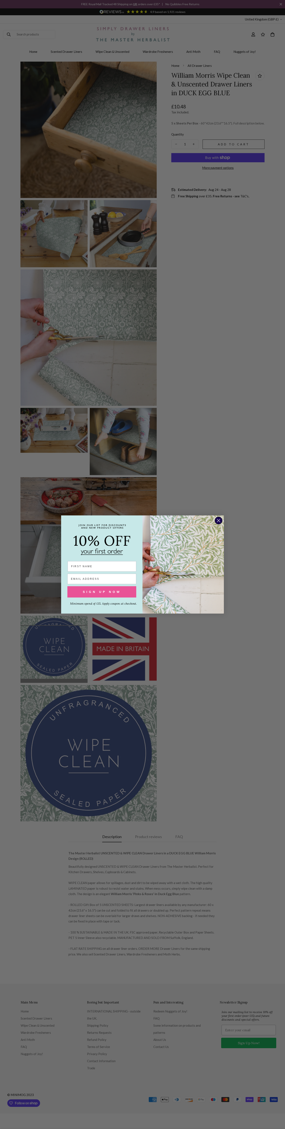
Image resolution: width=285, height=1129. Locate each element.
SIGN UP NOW (102, 592)
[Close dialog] (218, 520)
